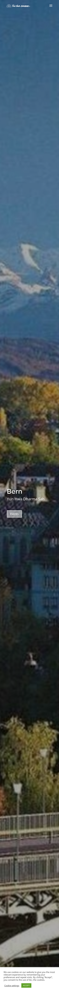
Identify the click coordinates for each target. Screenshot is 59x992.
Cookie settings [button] (11, 985)
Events (14, 514)
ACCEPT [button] (26, 985)
